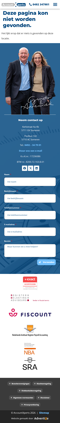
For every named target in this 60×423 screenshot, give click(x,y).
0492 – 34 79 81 (33, 145)
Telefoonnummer (12, 208)
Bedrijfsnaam (10, 191)
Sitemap (44, 412)
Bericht (7, 241)
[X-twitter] (30, 168)
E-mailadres (9, 224)
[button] (55, 4)
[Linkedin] (36, 168)
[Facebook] (24, 168)
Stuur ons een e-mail (30, 150)
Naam (7, 174)
